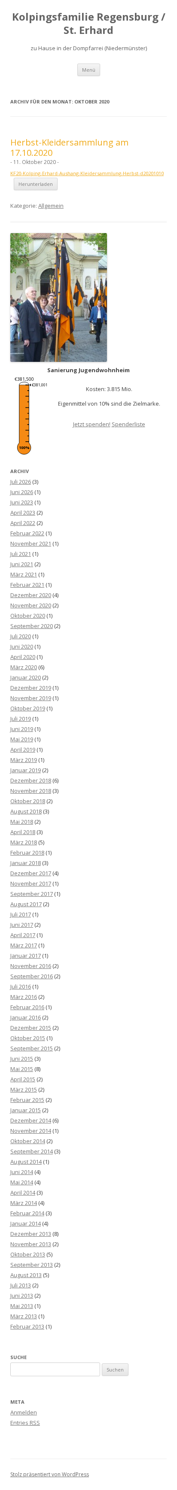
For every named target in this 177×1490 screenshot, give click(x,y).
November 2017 (30, 883)
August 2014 (26, 1161)
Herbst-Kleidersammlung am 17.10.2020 (69, 147)
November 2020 (30, 605)
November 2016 (30, 966)
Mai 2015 (21, 1069)
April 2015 (22, 1079)
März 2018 (23, 842)
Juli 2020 (20, 636)
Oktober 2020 (27, 615)
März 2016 (23, 997)
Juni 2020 (21, 646)
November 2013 (30, 1244)
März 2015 (23, 1089)
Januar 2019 (25, 770)
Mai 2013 (21, 1306)
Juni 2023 (21, 502)
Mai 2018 (21, 821)
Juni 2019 (21, 729)
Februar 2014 (27, 1213)
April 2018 (22, 832)
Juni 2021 (21, 564)
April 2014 (22, 1192)
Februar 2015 (27, 1100)
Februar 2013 (27, 1326)
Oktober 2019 (27, 708)
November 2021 (30, 543)
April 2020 (22, 657)
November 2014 (30, 1131)
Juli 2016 (20, 986)
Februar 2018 (27, 852)
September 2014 (31, 1151)
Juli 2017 (20, 914)
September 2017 (31, 894)
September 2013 (31, 1264)
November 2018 (30, 791)
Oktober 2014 (27, 1141)
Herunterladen (35, 184)
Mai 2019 (21, 739)
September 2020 (31, 626)
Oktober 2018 (27, 801)
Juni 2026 (21, 492)
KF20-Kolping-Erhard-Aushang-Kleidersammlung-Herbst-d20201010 (87, 173)
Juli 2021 (20, 554)
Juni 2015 (21, 1058)
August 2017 (26, 904)
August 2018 (26, 811)
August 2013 (26, 1275)
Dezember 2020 (30, 595)
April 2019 (22, 749)
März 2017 (23, 945)
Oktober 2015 (27, 1038)
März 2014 (23, 1203)
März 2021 (23, 574)
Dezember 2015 (30, 1028)
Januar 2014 (25, 1223)
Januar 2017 (25, 955)
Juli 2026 (20, 482)
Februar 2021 (27, 585)
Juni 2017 (21, 925)
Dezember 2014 (30, 1120)
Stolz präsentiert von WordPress (49, 1474)
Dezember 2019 (30, 688)
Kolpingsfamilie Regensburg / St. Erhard (88, 23)
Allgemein (51, 205)
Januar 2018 (25, 863)
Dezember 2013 (30, 1234)
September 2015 (31, 1048)
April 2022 (22, 523)
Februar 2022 (27, 533)
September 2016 (31, 976)
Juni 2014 (21, 1172)
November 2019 (30, 698)
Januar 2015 (25, 1110)
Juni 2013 (21, 1295)
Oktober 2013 (27, 1254)
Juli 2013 (20, 1285)
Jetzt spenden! (91, 424)
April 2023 (22, 512)
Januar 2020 (25, 677)
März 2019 (23, 760)
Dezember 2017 (30, 873)
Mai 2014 (21, 1182)
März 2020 (23, 667)
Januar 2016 (25, 1017)
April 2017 (22, 935)
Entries (25, 1422)
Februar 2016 (27, 1007)
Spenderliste (128, 424)
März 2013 (23, 1316)
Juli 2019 (20, 718)
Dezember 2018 (30, 780)
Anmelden (23, 1412)
